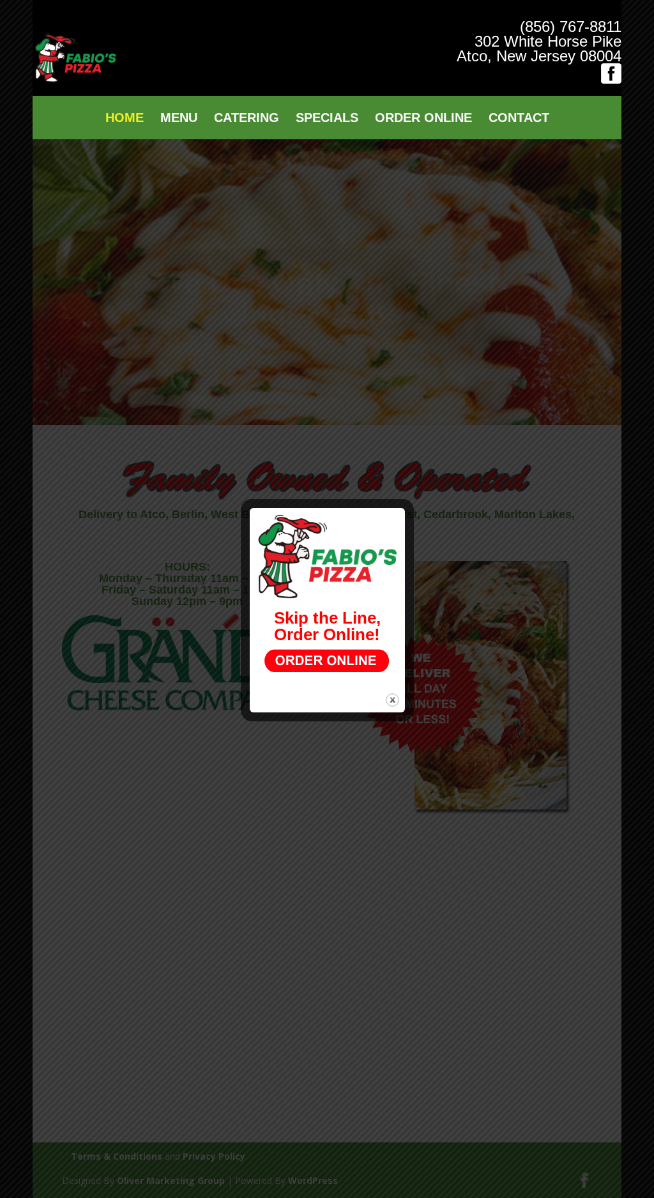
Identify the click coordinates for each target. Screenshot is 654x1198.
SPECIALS (327, 119)
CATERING (246, 119)
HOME (124, 119)
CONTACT (519, 119)
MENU (178, 119)
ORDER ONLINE (423, 119)
